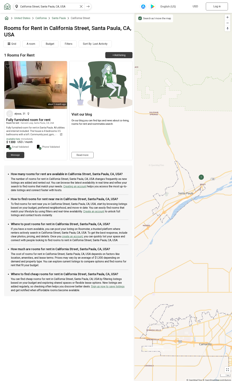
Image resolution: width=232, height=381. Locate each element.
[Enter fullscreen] (227, 369)
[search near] (16, 6)
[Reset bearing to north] (227, 28)
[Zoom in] (227, 17)
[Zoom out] (227, 23)
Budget (50, 43)
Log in (217, 6)
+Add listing (119, 55)
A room (31, 43)
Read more (82, 155)
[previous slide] (10, 85)
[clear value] (81, 6)
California (41, 18)
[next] (88, 6)
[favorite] (7, 66)
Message (15, 155)
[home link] (7, 6)
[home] (7, 18)
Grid (13, 43)
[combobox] (49, 6)
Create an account (93, 211)
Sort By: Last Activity (95, 43)
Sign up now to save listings (107, 286)
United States (22, 18)
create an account (72, 236)
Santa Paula (59, 18)
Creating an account (74, 186)
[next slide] (61, 85)
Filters (68, 43)
